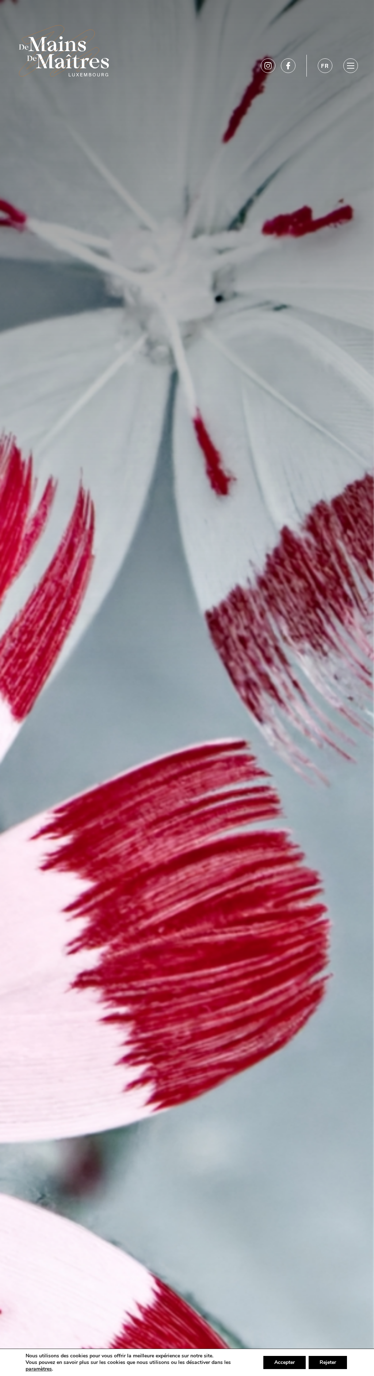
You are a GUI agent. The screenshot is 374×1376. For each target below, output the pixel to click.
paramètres (39, 1369)
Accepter (284, 1362)
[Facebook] (288, 65)
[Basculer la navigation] (350, 65)
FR (325, 65)
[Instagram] (268, 65)
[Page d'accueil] (64, 49)
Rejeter (328, 1362)
